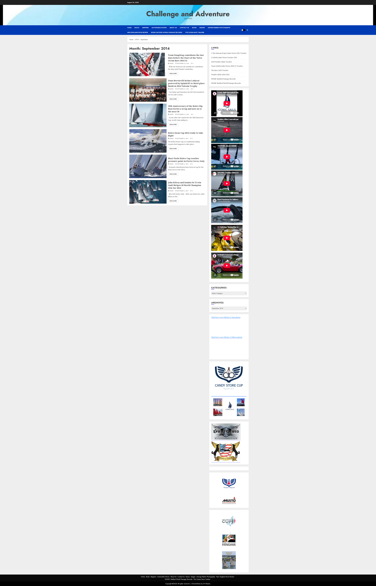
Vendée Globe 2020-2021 (220, 74)
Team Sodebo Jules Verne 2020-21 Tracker (227, 66)
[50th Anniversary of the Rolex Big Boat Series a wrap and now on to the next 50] (148, 115)
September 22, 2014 (183, 63)
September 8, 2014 (182, 138)
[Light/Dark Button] (243, 30)
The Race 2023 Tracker (219, 70)
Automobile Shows (159, 28)
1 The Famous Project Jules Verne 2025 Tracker (228, 53)
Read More (173, 73)
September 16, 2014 (183, 114)
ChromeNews (196, 584)
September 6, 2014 (182, 164)
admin (172, 63)
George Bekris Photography (219, 28)
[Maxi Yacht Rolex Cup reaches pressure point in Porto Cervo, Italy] (148, 166)
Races (194, 28)
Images (202, 28)
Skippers (145, 28)
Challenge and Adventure (188, 14)
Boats (136, 28)
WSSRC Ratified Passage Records (223, 79)
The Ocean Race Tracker (194, 32)
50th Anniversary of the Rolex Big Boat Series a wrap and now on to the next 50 (185, 109)
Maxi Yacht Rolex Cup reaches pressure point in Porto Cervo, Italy (186, 159)
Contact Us (184, 28)
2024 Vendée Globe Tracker (221, 62)
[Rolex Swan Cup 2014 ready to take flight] (148, 141)
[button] (247, 30)
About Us (173, 28)
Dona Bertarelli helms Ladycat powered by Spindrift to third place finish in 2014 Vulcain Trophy (186, 83)
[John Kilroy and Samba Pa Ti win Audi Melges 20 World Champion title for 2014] (148, 192)
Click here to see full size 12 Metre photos (226, 337)
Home (129, 28)
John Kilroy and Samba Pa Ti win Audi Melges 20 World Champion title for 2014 (184, 185)
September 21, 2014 (183, 89)
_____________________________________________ (228, 395)
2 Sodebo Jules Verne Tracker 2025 (224, 57)
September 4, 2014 (182, 191)
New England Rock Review (137, 32)
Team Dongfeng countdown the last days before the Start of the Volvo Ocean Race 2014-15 (186, 58)
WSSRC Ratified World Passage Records (166, 32)
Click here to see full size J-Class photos (225, 317)
